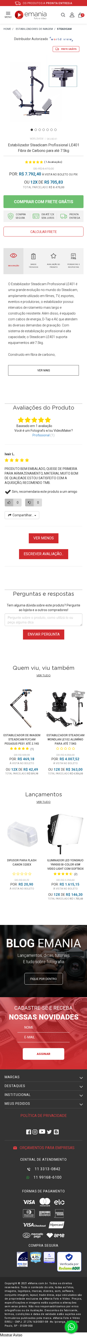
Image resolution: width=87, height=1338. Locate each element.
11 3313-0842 (47, 1169)
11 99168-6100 (47, 1177)
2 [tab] (36, 130)
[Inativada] (22, 1259)
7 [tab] (55, 130)
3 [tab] (40, 130)
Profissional (41, 435)
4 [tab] (43, 130)
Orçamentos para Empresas (46, 1148)
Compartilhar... (23, 515)
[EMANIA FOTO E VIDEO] (7, 29)
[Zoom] (43, 96)
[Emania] (31, 15)
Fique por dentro (43, 979)
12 (34, 182)
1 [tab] (32, 130)
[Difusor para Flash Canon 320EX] (22, 834)
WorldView (36, 138)
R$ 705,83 (53, 182)
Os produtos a (47, 3)
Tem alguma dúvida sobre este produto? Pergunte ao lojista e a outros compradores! (43, 607)
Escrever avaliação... (44, 554)
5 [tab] (47, 130)
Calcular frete (43, 232)
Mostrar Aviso (11, 1335)
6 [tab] (51, 130)
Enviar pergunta (44, 634)
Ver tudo (43, 675)
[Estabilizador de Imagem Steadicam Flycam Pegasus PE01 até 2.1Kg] (22, 709)
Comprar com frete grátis (43, 201)
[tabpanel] (43, 96)
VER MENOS (43, 538)
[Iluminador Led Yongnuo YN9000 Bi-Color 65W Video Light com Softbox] (65, 834)
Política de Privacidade (43, 1115)
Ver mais (43, 370)
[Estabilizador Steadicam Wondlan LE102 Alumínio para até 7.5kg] (65, 709)
